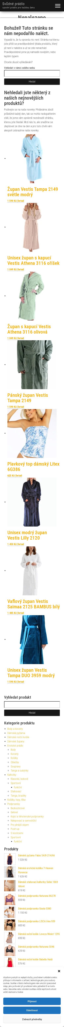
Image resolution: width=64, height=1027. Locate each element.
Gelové (14, 812)
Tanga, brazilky (18, 795)
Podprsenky (13, 804)
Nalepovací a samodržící (23, 820)
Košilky (14, 758)
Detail (20, 200)
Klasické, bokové (19, 778)
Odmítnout (32, 1010)
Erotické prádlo (15, 745)
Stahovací (16, 791)
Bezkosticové (18, 808)
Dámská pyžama (16, 733)
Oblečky (15, 762)
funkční (18, 787)
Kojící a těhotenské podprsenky (27, 816)
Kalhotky (11, 774)
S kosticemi (17, 833)
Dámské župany (15, 741)
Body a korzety (15, 728)
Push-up (15, 828)
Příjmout (32, 1001)
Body (13, 749)
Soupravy (16, 766)
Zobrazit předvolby (32, 1019)
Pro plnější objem (20, 824)
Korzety (15, 754)
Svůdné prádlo (13, 4)
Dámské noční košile (18, 737)
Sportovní (16, 783)
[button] (59, 971)
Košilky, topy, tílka (16, 799)
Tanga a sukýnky (19, 770)
